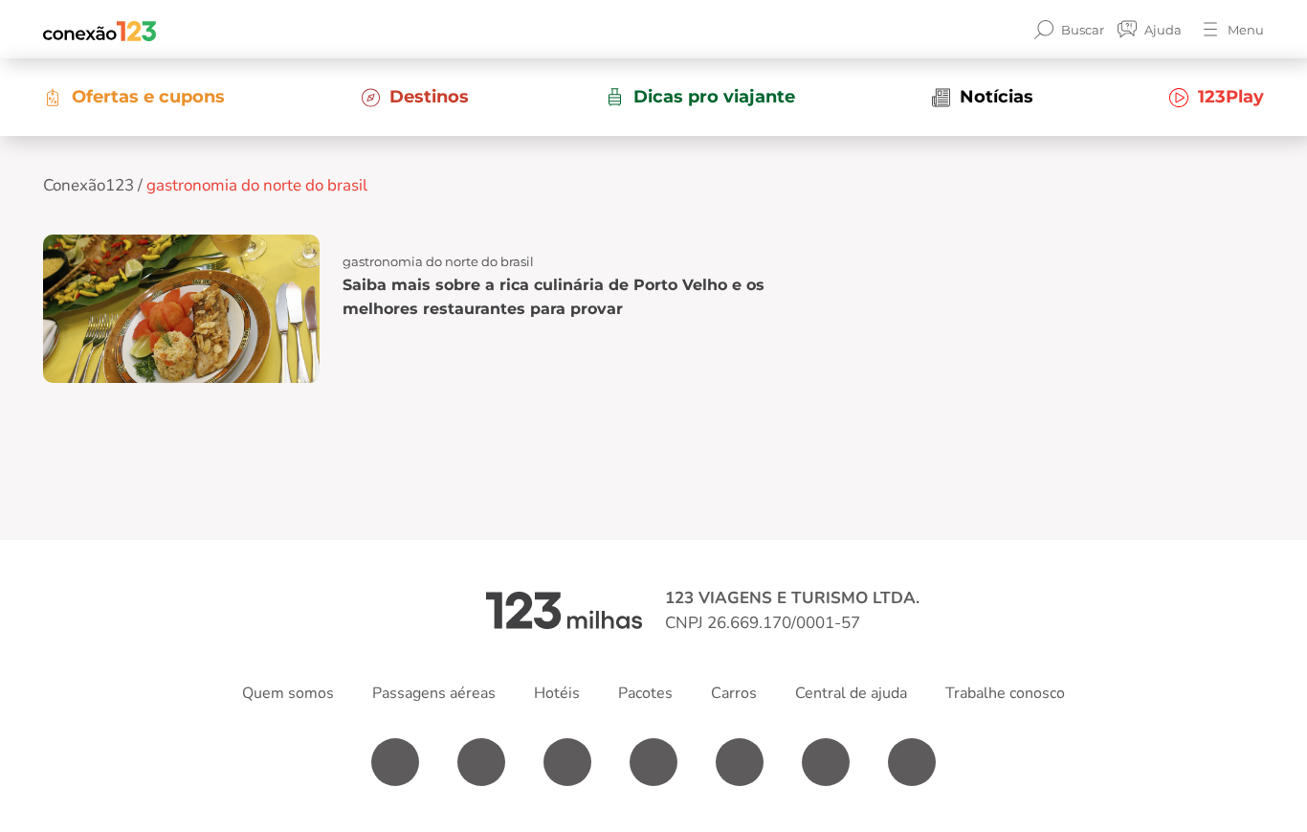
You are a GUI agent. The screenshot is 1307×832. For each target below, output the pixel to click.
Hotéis (557, 693)
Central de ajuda (851, 693)
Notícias (996, 96)
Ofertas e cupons (148, 96)
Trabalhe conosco (1005, 693)
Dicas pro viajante (714, 96)
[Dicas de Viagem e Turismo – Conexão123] (99, 29)
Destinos (429, 96)
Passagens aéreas (434, 693)
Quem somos (288, 693)
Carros (734, 693)
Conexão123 (88, 185)
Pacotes (645, 693)
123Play (1231, 96)
